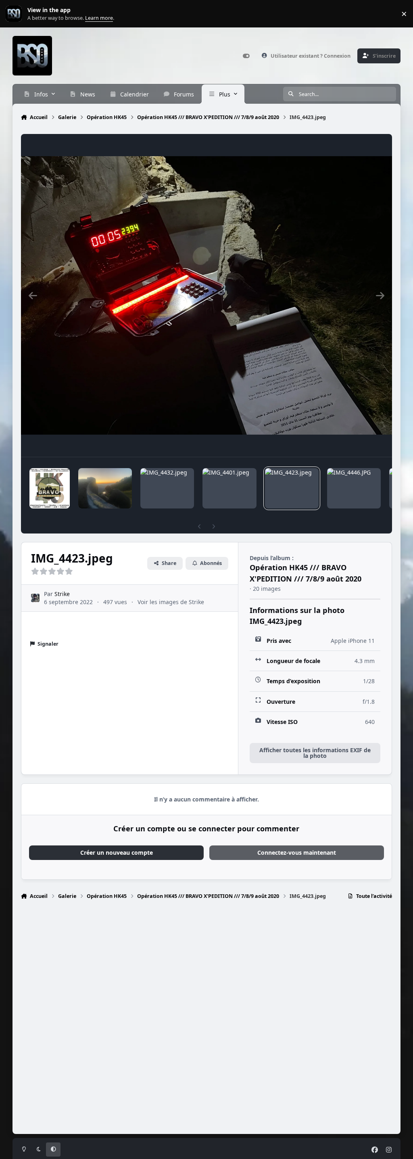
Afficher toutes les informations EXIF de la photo (315, 752)
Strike (62, 594)
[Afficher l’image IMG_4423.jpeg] (292, 488)
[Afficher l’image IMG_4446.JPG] (354, 488)
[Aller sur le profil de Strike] (35, 598)
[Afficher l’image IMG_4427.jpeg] (105, 488)
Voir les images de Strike (171, 602)
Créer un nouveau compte (116, 852)
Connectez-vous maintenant (296, 852)
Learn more (15, 14)
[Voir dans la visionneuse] (206, 295)
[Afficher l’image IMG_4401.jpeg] (229, 488)
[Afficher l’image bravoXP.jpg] (49, 488)
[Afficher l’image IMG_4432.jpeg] (167, 488)
